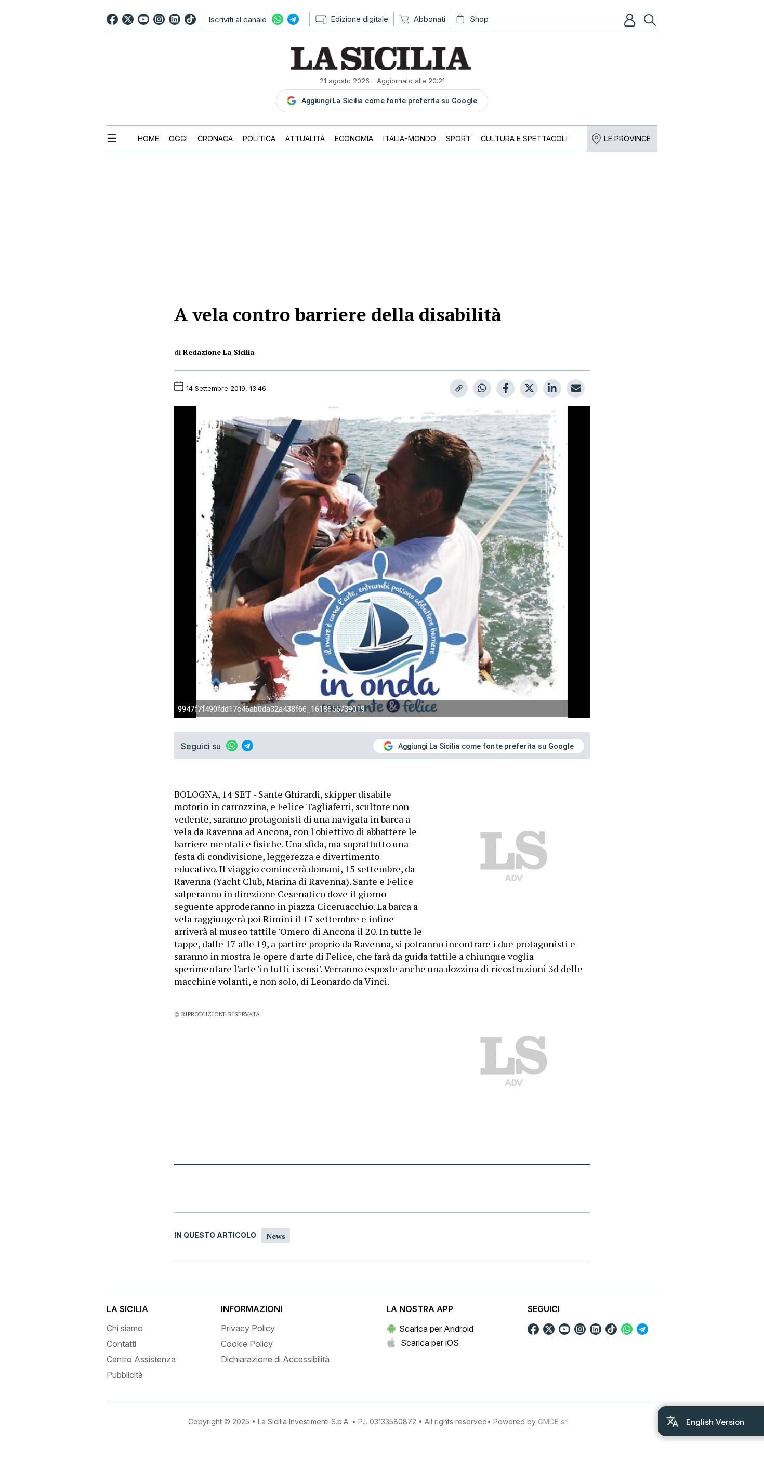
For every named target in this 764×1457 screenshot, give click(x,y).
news (275, 1236)
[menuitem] (148, 138)
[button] (631, 20)
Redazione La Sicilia (218, 352)
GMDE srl (553, 1421)
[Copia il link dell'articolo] (459, 388)
